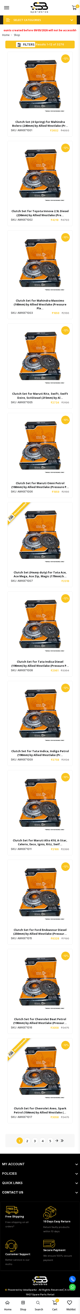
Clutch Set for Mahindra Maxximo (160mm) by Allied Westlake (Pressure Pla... (40, 304)
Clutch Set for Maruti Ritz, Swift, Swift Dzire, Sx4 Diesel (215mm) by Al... (40, 395)
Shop (17, 35)
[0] (74, 7)
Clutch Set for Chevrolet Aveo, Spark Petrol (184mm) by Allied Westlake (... (40, 1110)
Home (6, 35)
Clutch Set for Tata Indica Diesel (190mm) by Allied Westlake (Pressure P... (40, 663)
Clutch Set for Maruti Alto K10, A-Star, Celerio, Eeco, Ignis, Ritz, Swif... (40, 842)
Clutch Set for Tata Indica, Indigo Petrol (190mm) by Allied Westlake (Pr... (40, 753)
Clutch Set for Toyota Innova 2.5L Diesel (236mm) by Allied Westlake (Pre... (40, 213)
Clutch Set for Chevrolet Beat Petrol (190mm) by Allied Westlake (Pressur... (40, 1021)
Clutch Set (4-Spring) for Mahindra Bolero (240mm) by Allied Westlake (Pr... (40, 124)
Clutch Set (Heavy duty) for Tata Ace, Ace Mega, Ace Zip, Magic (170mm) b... (40, 574)
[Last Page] (62, 1140)
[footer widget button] (40, 1164)
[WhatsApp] (72, 1287)
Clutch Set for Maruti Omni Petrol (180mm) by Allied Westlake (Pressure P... (40, 485)
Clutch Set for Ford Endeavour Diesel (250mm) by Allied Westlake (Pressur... (40, 932)
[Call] (72, 1279)
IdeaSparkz (30, 1289)
